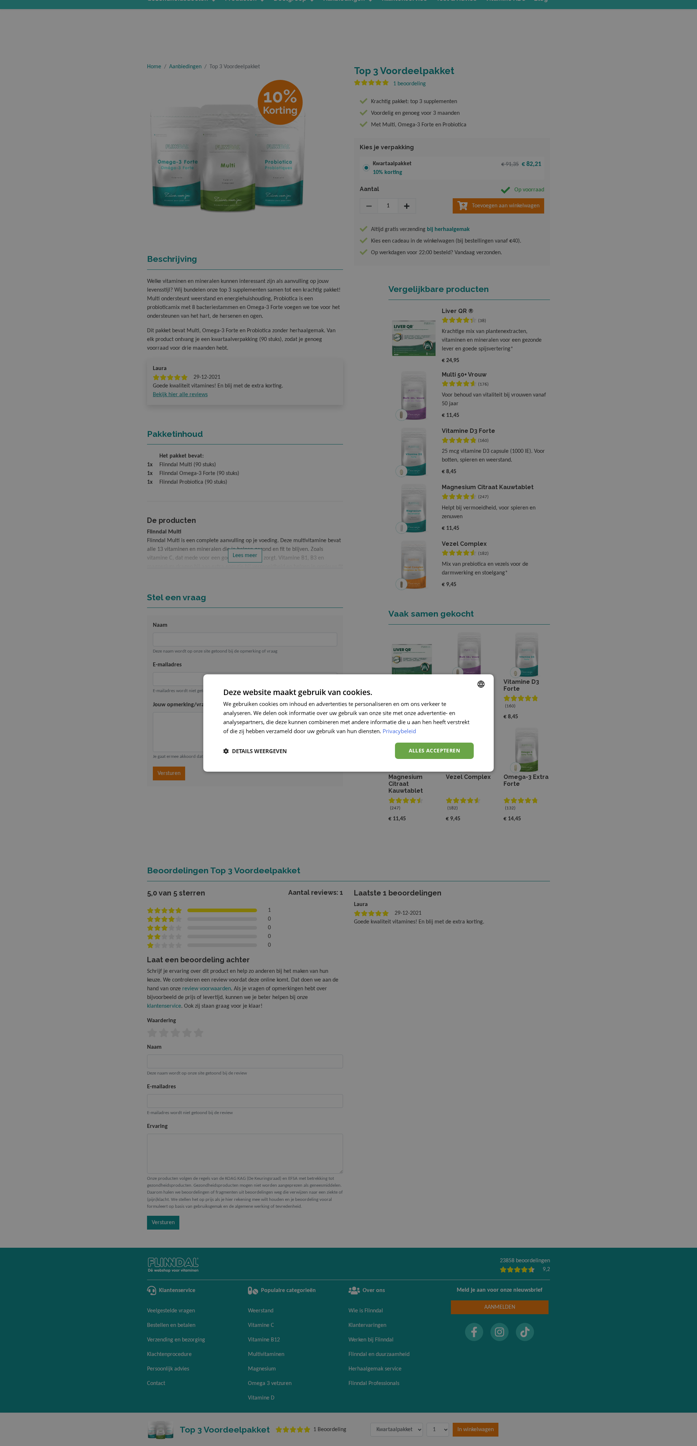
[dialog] (348, 723)
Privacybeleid (399, 731)
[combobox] (481, 684)
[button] (255, 751)
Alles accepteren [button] (434, 750)
